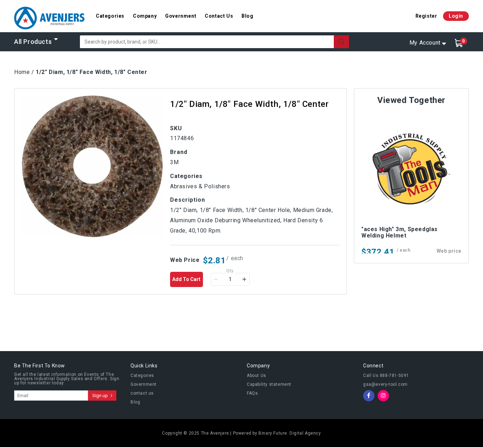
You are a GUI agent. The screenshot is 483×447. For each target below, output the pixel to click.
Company (145, 16)
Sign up (100, 395)
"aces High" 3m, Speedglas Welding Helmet (399, 232)
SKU (176, 128)
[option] (92, 166)
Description (187, 199)
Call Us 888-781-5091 (386, 375)
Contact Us (219, 16)
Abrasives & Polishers (200, 186)
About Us (256, 375)
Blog (247, 16)
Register (426, 16)
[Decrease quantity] (216, 279)
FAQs (252, 393)
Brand (178, 152)
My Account (425, 42)
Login (456, 16)
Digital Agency (305, 433)
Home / (24, 72)
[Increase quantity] (244, 279)
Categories (110, 16)
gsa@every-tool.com (385, 384)
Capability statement (269, 384)
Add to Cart (186, 279)
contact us (142, 393)
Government (180, 16)
